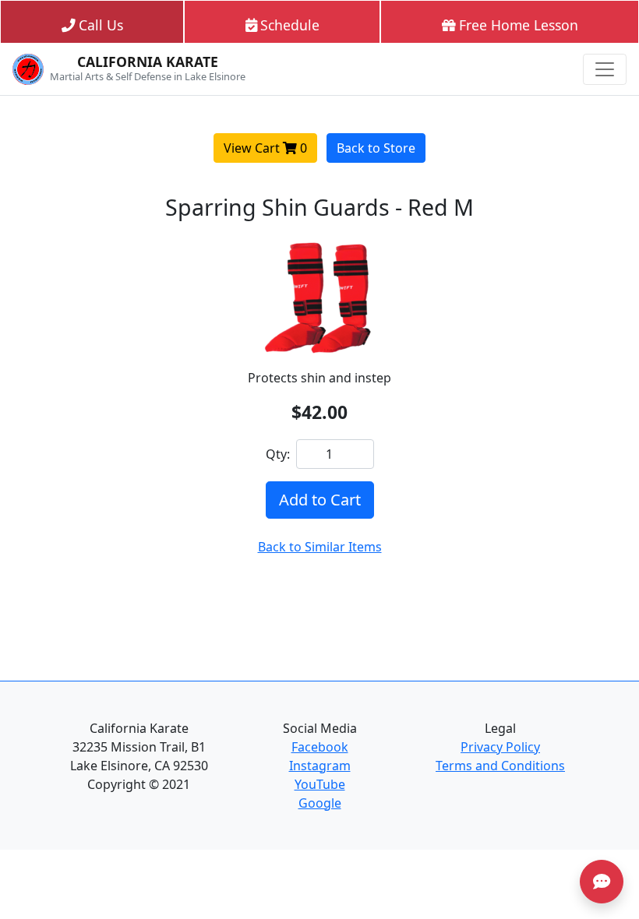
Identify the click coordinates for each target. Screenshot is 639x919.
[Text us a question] (601, 881)
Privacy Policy (500, 746)
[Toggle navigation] (605, 69)
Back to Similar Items (320, 546)
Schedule (290, 25)
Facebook (319, 746)
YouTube (320, 784)
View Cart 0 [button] (265, 148)
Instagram (320, 765)
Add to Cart (320, 499)
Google (319, 803)
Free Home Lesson (518, 25)
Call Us (101, 25)
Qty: (278, 454)
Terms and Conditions (500, 765)
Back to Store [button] (376, 148)
